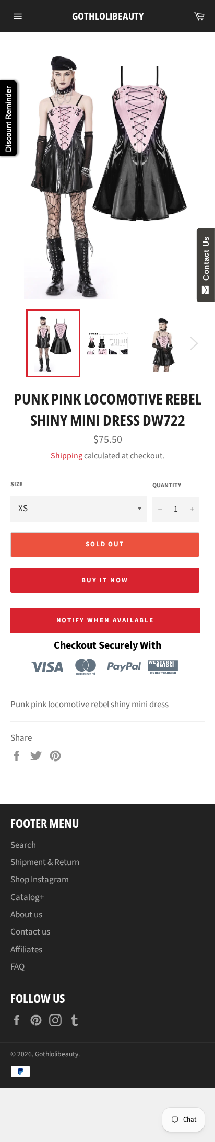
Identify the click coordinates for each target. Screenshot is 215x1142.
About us (26, 914)
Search (23, 845)
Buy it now (104, 580)
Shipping (66, 456)
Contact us (30, 932)
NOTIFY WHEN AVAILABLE (105, 620)
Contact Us (205, 260)
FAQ (17, 967)
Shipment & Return (44, 862)
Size (16, 484)
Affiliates (26, 949)
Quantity (166, 485)
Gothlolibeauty (108, 16)
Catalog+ (27, 897)
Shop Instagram (39, 879)
